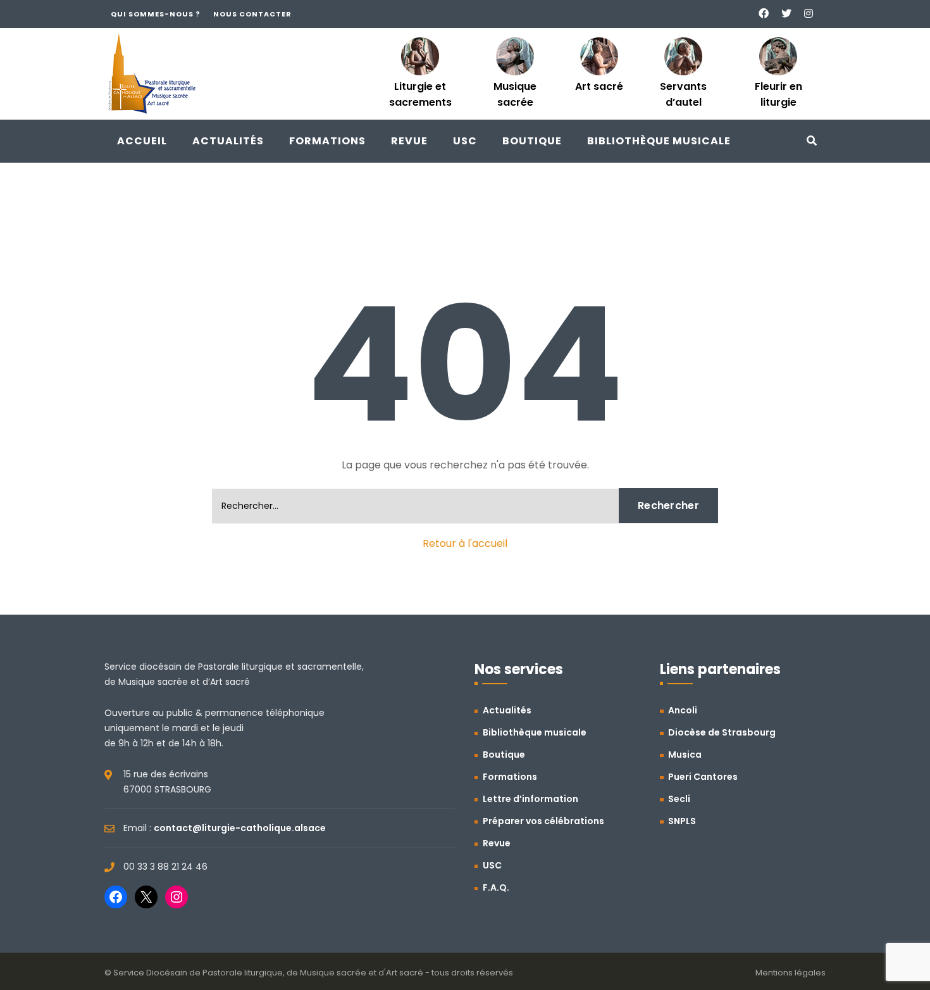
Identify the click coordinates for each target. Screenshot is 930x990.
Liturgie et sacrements (420, 94)
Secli (679, 799)
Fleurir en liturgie (778, 94)
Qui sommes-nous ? (156, 14)
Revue (409, 141)
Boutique (532, 141)
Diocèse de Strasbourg (722, 732)
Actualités (228, 141)
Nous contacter (252, 14)
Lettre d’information (530, 799)
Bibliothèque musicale (659, 141)
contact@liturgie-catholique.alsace (240, 828)
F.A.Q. (496, 887)
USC (465, 141)
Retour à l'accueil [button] (465, 543)
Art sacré (599, 86)
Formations (327, 141)
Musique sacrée (514, 94)
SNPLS (682, 821)
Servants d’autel (683, 94)
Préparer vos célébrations (543, 821)
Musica (685, 754)
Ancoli (682, 710)
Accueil (142, 141)
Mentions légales (790, 973)
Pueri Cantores (703, 776)
